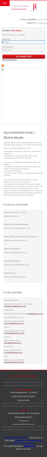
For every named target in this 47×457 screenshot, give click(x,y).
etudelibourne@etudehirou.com (15, 306)
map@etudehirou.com (35, 314)
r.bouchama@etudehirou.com (14, 333)
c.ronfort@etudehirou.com (13, 352)
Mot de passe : (8, 47)
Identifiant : (6, 39)
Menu (5, 3)
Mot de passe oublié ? (9, 60)
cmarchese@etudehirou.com (14, 323)
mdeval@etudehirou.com (12, 343)
